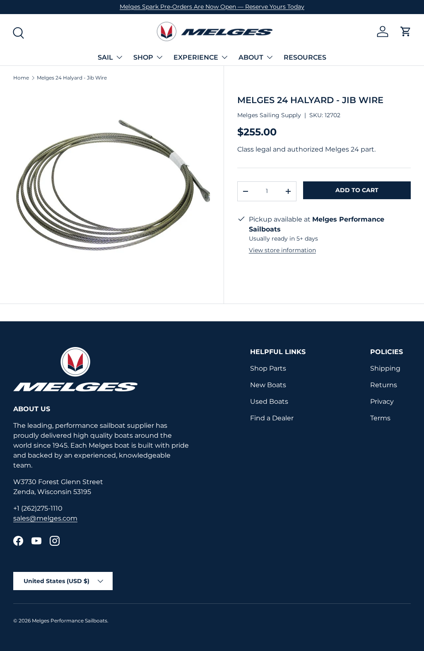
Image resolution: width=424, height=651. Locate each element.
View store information (282, 250)
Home (21, 77)
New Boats (268, 385)
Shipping (385, 368)
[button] (406, 31)
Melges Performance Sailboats (69, 620)
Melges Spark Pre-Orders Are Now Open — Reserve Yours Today (212, 6)
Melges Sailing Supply (269, 115)
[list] (112, 188)
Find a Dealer (272, 418)
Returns (383, 385)
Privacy (382, 401)
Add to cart (356, 190)
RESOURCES (305, 57)
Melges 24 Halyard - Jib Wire (72, 77)
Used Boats (269, 401)
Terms (380, 418)
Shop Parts (268, 368)
